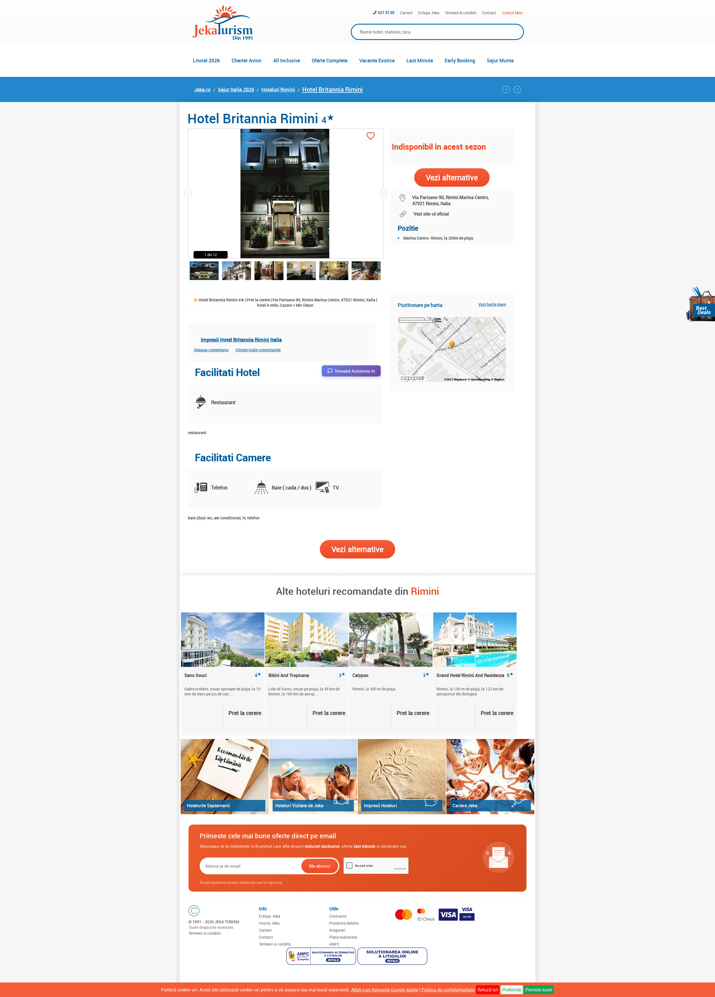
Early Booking (460, 60)
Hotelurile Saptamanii (208, 805)
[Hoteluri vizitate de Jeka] (313, 776)
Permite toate (539, 990)
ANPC (334, 944)
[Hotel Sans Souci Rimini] (222, 639)
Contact (489, 12)
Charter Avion (246, 60)
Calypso (390, 675)
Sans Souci (222, 675)
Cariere (406, 12)
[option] (223, 673)
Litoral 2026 (206, 60)
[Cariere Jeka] (490, 776)
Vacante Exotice (377, 60)
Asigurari (337, 930)
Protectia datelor (344, 923)
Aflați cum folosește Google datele (384, 990)
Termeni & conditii (460, 12)
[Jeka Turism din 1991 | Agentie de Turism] (222, 38)
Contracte (338, 916)
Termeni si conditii (205, 933)
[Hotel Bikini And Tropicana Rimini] (307, 639)
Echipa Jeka (428, 12)
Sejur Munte (500, 60)
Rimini (425, 591)
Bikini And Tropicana (306, 675)
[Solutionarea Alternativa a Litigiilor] (322, 957)
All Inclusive (286, 60)
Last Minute (419, 60)
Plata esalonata (343, 937)
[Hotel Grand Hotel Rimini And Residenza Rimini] (506, 89)
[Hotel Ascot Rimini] (517, 89)
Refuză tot (488, 990)
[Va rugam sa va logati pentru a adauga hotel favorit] (370, 136)
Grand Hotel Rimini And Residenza (475, 675)
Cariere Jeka (464, 805)
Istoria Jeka (269, 923)
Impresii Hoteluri (380, 805)
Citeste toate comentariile (258, 349)
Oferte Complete (329, 60)
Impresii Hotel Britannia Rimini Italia (241, 339)
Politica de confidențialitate (448, 990)
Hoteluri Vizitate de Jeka (299, 805)
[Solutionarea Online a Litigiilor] (393, 957)
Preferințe (511, 990)
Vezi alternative (357, 549)
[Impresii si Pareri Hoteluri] (402, 776)
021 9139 (386, 12)
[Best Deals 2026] (700, 303)
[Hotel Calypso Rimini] (391, 639)
